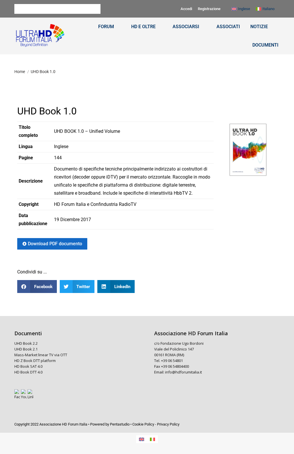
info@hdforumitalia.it (183, 372)
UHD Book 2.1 (26, 349)
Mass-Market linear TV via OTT (40, 354)
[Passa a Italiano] (152, 439)
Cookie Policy (143, 424)
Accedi (186, 9)
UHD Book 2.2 (26, 343)
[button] (37, 286)
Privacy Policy (168, 424)
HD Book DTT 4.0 (28, 372)
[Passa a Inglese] (141, 439)
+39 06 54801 (172, 360)
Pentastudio (119, 424)
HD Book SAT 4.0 (28, 366)
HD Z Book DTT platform (35, 360)
